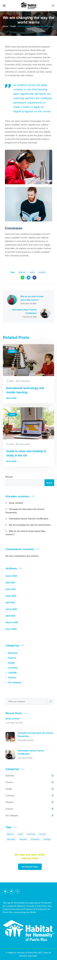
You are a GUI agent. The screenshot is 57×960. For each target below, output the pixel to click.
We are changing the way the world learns (30, 525)
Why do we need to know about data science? (25, 533)
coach (31, 272)
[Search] (50, 701)
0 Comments (24, 381)
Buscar (9, 477)
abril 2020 (10, 616)
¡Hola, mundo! (16, 503)
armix (11, 381)
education (11, 839)
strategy (47, 839)
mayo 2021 (11, 596)
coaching (31, 834)
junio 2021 (11, 589)
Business (13, 653)
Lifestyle (12, 673)
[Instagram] (17, 891)
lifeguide (23, 839)
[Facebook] (5, 891)
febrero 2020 (12, 622)
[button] (53, 5)
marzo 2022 (11, 576)
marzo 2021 (11, 609)
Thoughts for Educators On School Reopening (25, 511)
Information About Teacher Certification (28, 519)
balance (22, 272)
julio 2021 (10, 582)
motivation (35, 839)
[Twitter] (11, 891)
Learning (12, 668)
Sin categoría (14, 682)
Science (12, 677)
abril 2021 (10, 602)
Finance (12, 658)
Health (12, 351)
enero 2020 (11, 629)
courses (42, 272)
